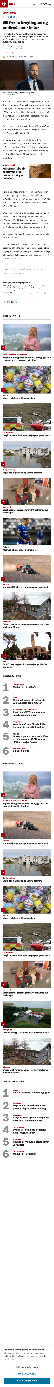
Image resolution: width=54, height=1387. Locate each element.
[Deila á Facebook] (8, 17)
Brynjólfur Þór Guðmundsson (14, 46)
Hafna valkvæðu (27, 1374)
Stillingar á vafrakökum (27, 1367)
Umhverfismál (9, 13)
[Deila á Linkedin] (14, 17)
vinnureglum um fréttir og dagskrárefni (37, 293)
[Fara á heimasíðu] (10, 3)
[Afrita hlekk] (4, 17)
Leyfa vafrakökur (27, 1381)
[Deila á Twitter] (11, 17)
